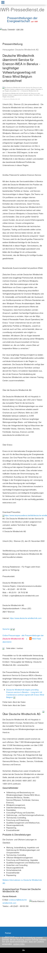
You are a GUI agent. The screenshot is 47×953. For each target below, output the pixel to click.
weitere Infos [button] (19, 944)
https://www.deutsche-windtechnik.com (26, 618)
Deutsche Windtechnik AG (26, 49)
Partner (8, 933)
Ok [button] (23, 950)
